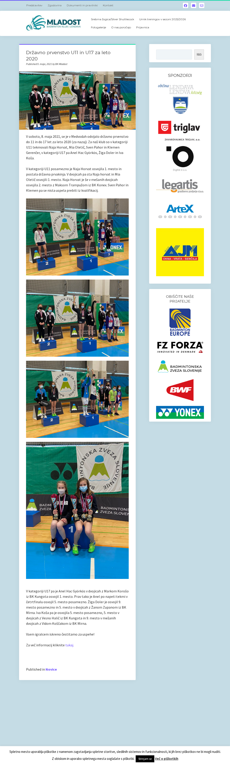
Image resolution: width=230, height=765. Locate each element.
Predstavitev (34, 5)
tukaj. (69, 645)
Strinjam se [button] (145, 759)
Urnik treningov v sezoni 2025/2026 (162, 19)
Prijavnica (142, 27)
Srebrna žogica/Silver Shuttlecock (112, 19)
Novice (51, 669)
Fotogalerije (98, 27)
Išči (199, 54)
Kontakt (108, 5)
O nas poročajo (121, 27)
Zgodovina (55, 5)
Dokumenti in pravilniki (82, 5)
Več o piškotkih (166, 758)
